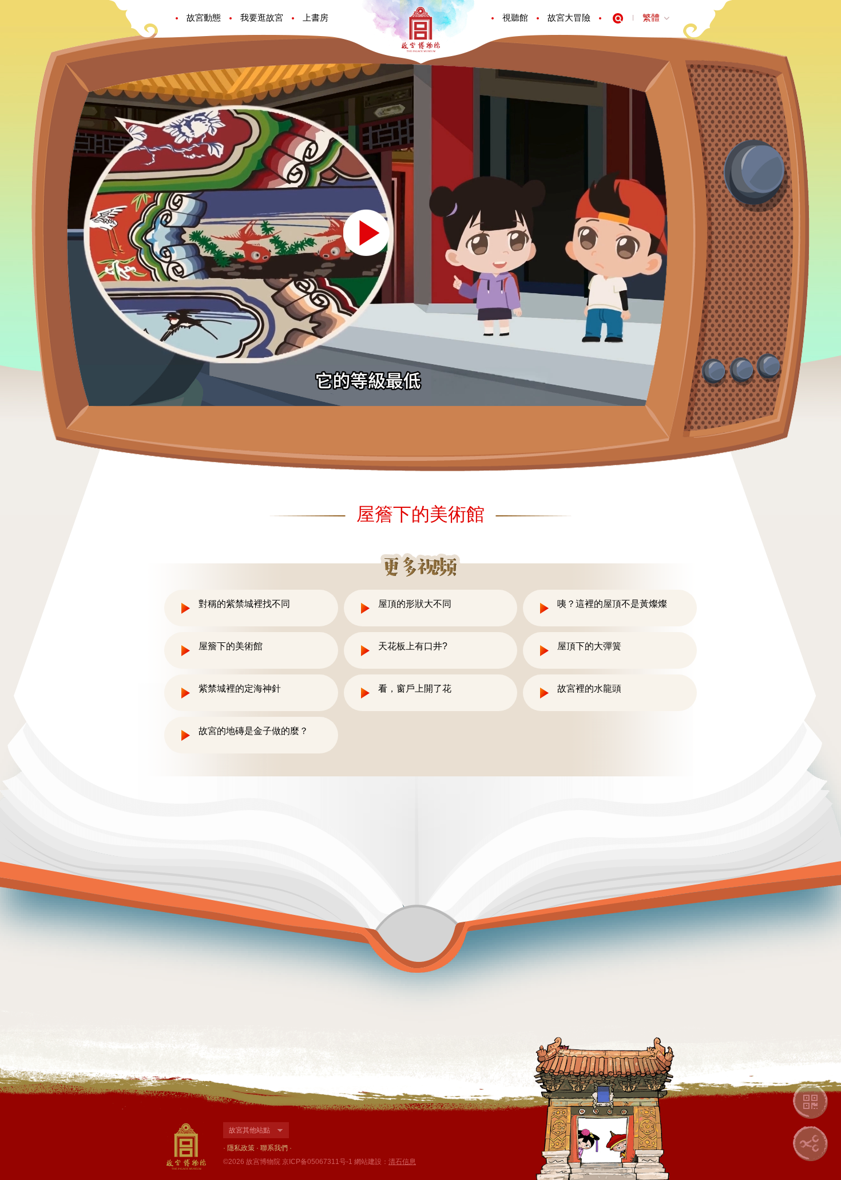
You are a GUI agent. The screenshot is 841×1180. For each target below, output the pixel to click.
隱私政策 (241, 1148)
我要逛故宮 (261, 17)
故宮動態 (204, 17)
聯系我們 (274, 1148)
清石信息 (402, 1162)
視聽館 (515, 17)
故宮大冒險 (569, 17)
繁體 (651, 17)
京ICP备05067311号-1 (317, 1162)
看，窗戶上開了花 (414, 688)
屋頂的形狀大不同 (414, 604)
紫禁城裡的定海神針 (240, 688)
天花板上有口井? (412, 646)
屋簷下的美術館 (231, 646)
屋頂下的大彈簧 (589, 646)
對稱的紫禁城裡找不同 (244, 604)
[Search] (618, 18)
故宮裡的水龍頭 (589, 688)
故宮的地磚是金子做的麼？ (253, 731)
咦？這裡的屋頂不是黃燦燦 (612, 604)
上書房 (315, 17)
